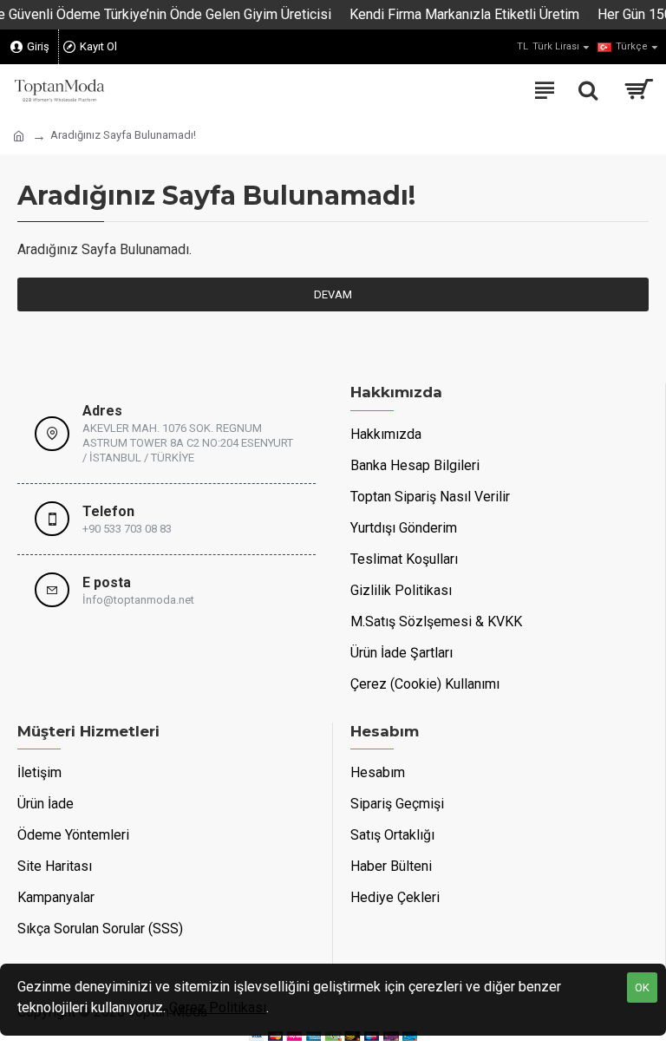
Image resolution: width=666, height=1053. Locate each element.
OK (642, 987)
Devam (333, 294)
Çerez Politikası (217, 1007)
